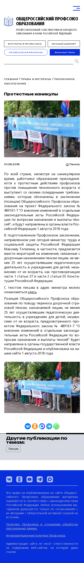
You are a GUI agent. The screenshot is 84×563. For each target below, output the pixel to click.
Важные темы (65, 52)
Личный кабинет (64, 44)
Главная (11, 79)
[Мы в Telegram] (40, 479)
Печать (75, 164)
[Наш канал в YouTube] (30, 479)
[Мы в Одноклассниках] (19, 479)
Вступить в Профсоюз (25, 44)
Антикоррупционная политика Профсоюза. (36, 535)
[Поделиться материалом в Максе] (42, 426)
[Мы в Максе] (50, 479)
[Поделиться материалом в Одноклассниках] (35, 426)
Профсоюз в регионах (26, 52)
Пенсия (13, 449)
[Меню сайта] (76, 8)
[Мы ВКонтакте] (9, 479)
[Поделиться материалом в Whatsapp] (56, 426)
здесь (32, 292)
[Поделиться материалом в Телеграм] (49, 426)
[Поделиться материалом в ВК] (28, 426)
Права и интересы (36, 79)
